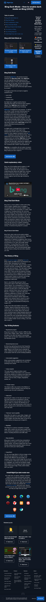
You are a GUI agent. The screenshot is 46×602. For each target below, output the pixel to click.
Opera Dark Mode (7, 583)
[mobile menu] (24, 2)
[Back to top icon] (23, 594)
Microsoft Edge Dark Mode (7, 578)
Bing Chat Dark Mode (11, 24)
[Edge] (21, 497)
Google (14, 485)
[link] (10, 47)
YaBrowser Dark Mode (7, 586)
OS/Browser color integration (27, 578)
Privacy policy (36, 582)
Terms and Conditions (36, 585)
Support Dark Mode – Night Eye (37, 580)
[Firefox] (14, 497)
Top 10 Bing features (11, 31)
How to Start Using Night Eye (17, 574)
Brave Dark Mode (7, 589)
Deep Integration (27, 575)
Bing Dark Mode (10, 20)
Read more (34, 598)
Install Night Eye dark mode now (14, 34)
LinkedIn (28, 483)
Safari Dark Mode (7, 581)
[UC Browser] (21, 503)
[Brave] (14, 510)
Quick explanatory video (12, 22)
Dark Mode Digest (37, 588)
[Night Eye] (8, 2)
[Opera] (8, 503)
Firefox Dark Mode (7, 575)
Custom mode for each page (27, 584)
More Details (38, 56)
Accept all (40, 598)
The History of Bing (11, 29)
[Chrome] (8, 497)
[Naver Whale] (21, 510)
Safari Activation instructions (17, 577)
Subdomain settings (28, 581)
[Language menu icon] (28, 3)
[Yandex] (14, 503)
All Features (26, 573)
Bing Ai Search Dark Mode (14, 27)
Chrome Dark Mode (8, 573)
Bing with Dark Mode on (11, 18)
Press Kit (35, 573)
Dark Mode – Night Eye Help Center (37, 576)
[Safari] (28, 497)
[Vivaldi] (28, 503)
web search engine (12, 260)
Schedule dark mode (27, 588)
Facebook (9, 485)
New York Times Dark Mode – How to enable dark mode (25, 559)
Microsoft (25, 260)
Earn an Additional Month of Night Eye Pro (17, 581)
